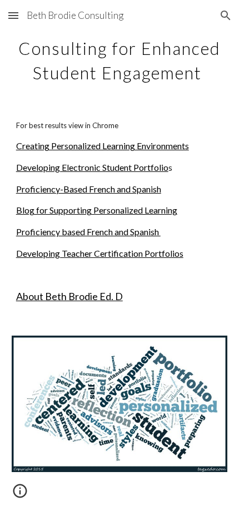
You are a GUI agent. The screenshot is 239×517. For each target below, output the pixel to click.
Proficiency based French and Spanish (88, 231)
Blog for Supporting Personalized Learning (96, 210)
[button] (13, 15)
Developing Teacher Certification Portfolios (99, 253)
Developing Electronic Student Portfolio (92, 167)
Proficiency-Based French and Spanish (88, 189)
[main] (120, 59)
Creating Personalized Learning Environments (102, 145)
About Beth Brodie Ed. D (69, 296)
